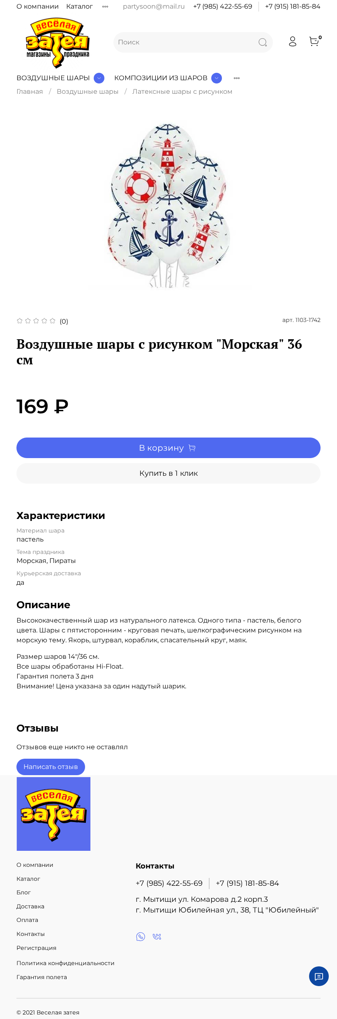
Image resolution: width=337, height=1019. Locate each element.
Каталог (79, 6)
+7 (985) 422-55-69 (222, 6)
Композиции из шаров (161, 78)
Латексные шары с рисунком (182, 91)
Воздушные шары (53, 78)
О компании (37, 6)
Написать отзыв (50, 767)
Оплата (27, 920)
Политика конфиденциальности (65, 963)
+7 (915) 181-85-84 (293, 6)
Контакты (30, 934)
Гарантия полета (41, 977)
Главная (29, 91)
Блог (23, 892)
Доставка (30, 906)
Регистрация (36, 948)
